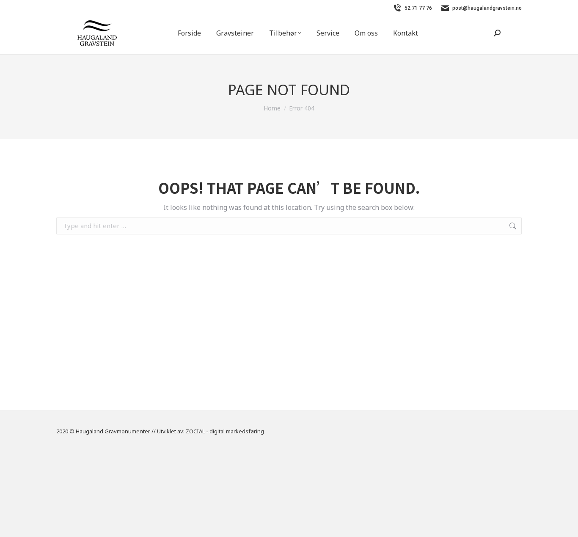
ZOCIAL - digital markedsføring (225, 431)
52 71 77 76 (418, 8)
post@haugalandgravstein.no (487, 8)
